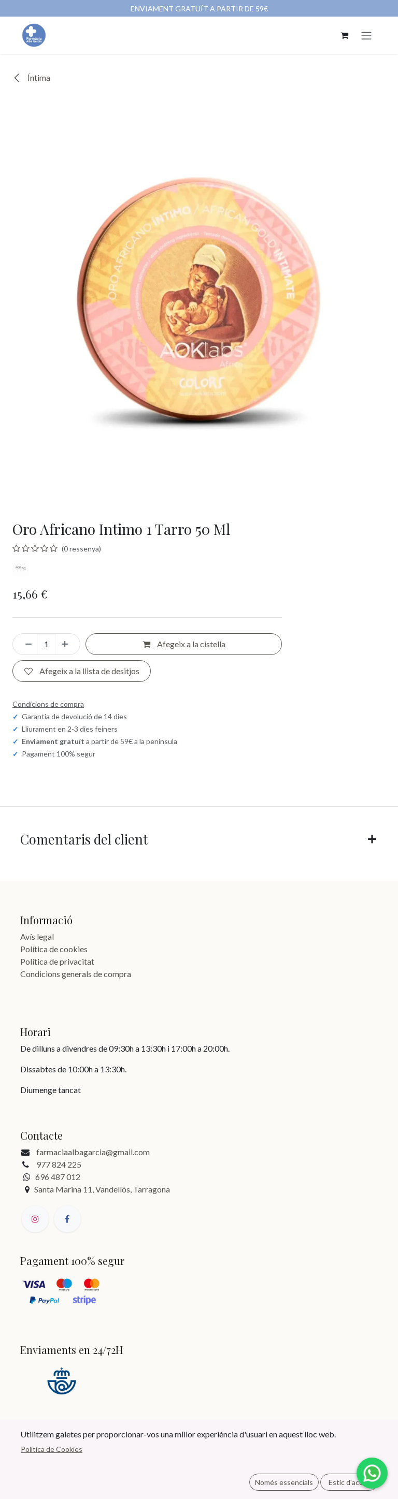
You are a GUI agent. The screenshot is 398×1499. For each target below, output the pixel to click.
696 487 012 (57, 1177)
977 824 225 (58, 1164)
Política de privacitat (57, 961)
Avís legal (37, 936)
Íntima (38, 77)
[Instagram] (35, 1218)
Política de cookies (54, 949)
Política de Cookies (51, 1449)
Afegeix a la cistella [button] (190, 644)
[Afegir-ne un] (67, 644)
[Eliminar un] (25, 644)
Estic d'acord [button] (349, 1482)
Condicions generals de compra (75, 974)
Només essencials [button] (284, 1482)
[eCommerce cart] (344, 35)
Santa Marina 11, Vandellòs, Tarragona (102, 1189)
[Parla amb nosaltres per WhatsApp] (372, 1473)
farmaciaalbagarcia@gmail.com (93, 1152)
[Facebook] (67, 1218)
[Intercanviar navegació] (366, 35)
